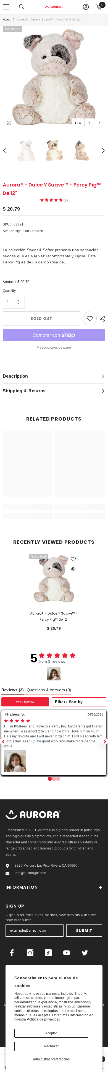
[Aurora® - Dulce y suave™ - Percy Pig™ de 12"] (54, 578)
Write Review (25, 701)
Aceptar (51, 1033)
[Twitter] (84, 952)
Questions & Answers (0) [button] (49, 690)
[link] (27, 507)
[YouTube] (66, 952)
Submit (84, 930)
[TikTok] (48, 952)
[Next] (99, 123)
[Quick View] (73, 569)
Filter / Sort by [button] (69, 702)
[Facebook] (12, 952)
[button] (53, 673)
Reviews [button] (12, 690)
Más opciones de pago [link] (54, 347)
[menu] (6, 7)
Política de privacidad (43, 1019)
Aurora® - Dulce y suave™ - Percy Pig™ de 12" (54, 616)
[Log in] (85, 7)
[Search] (22, 7)
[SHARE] (101, 318)
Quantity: (10, 291)
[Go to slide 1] (54, 779)
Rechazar (51, 1046)
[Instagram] (30, 952)
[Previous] (89, 123)
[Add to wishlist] (90, 318)
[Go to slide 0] (50, 779)
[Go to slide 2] (58, 779)
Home (6, 19)
